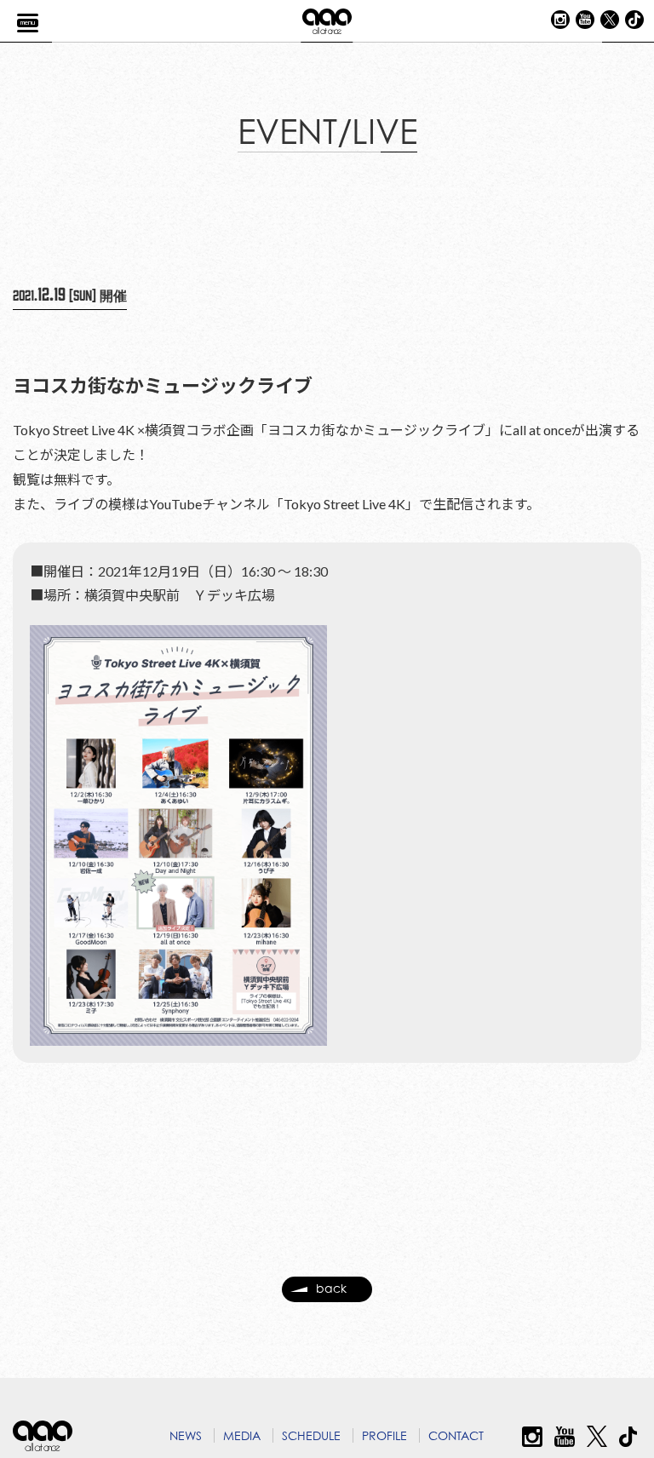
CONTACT (456, 1435)
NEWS (185, 1435)
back (331, 1288)
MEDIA (242, 1435)
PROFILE (384, 1435)
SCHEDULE (311, 1435)
